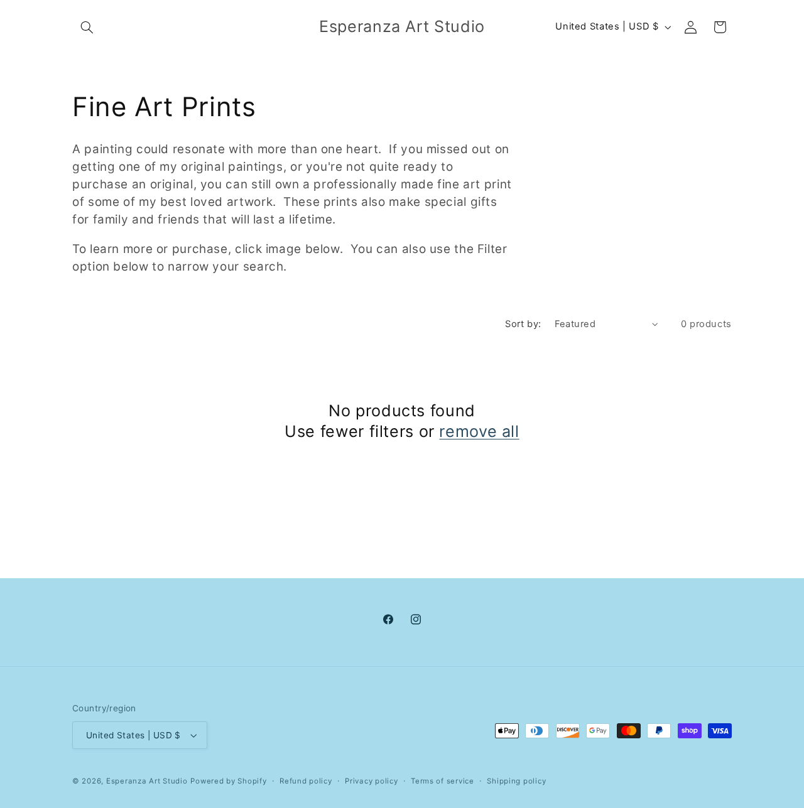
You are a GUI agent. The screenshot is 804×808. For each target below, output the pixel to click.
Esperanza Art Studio (147, 781)
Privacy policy (371, 781)
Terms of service (442, 781)
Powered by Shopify (228, 781)
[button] (86, 27)
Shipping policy (516, 781)
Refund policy (306, 781)
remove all (479, 431)
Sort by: (523, 324)
